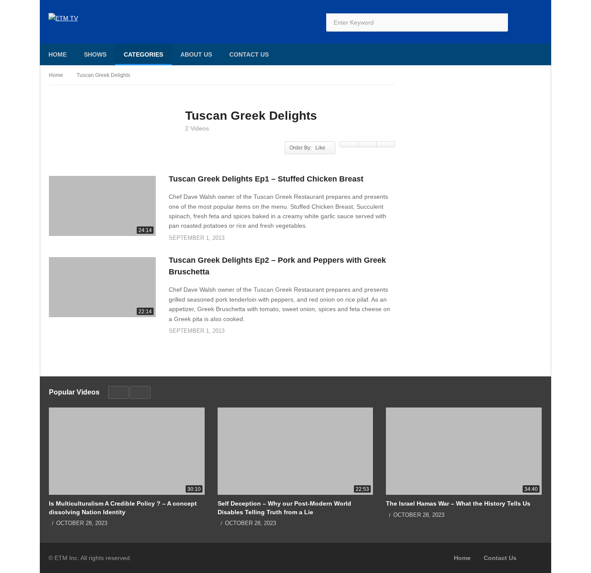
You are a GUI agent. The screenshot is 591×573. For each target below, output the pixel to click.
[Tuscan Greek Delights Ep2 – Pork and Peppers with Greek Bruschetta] (102, 287)
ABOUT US (196, 54)
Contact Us (500, 557)
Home (462, 557)
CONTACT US (249, 54)
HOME (57, 54)
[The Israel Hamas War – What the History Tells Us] (464, 451)
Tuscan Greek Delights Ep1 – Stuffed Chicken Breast (266, 179)
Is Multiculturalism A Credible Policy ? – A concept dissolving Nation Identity (123, 508)
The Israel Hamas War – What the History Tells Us (458, 503)
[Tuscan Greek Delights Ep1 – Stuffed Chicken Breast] (102, 206)
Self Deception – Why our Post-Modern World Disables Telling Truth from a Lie (284, 508)
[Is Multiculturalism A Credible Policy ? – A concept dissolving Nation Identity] (127, 451)
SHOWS (95, 54)
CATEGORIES (143, 54)
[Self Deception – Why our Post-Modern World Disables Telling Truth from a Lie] (295, 451)
